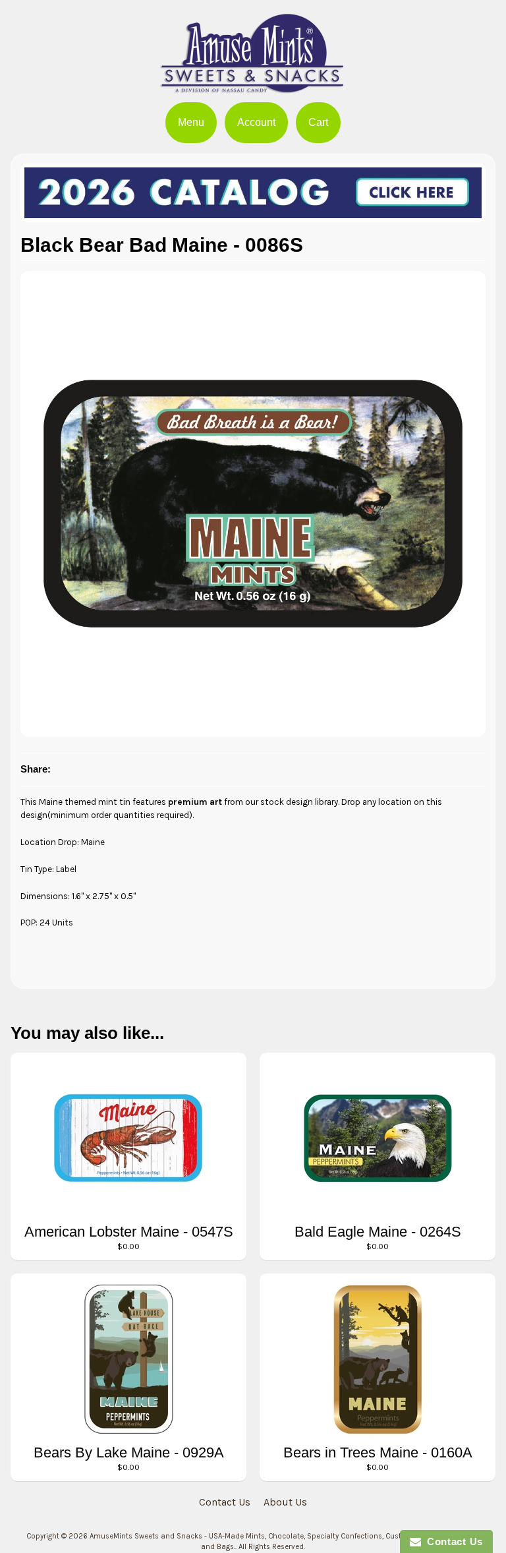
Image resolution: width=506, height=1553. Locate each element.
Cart (318, 122)
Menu (191, 122)
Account (256, 122)
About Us (285, 1502)
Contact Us (224, 1502)
